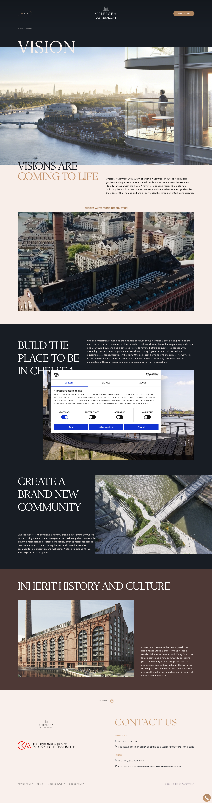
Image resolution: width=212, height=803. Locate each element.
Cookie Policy (76, 784)
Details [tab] (106, 383)
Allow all (141, 427)
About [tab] (142, 383)
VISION (29, 28)
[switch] (92, 417)
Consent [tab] (69, 383)
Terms (40, 784)
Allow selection (106, 427)
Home (20, 28)
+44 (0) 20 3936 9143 (133, 760)
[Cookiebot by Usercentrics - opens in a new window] (148, 375)
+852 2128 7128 (130, 741)
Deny (71, 427)
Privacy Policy (25, 784)
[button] (25, 13)
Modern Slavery (56, 784)
